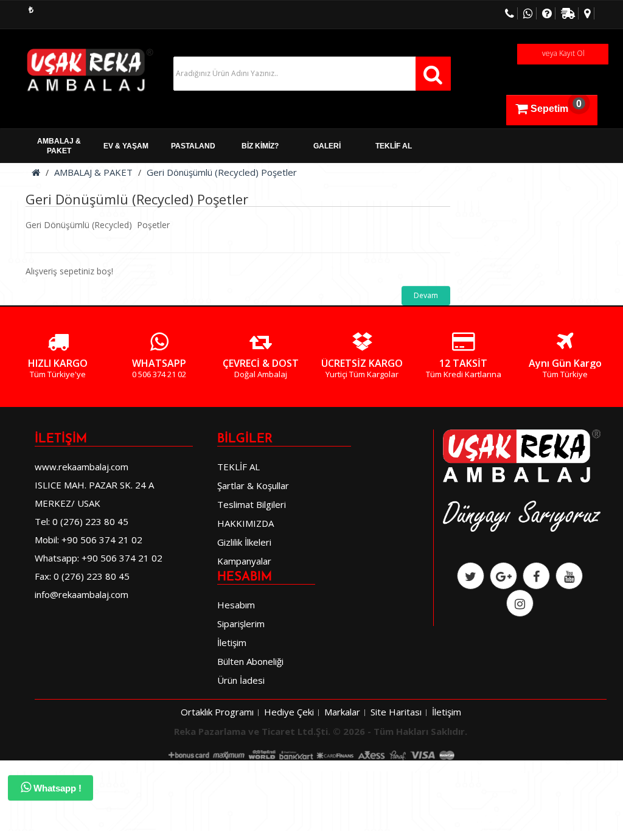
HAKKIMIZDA (245, 523)
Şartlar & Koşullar (253, 485)
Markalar (342, 712)
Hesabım (236, 605)
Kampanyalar (244, 561)
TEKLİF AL (393, 146)
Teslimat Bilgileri (251, 504)
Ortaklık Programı (217, 712)
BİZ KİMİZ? (260, 146)
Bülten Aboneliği (250, 661)
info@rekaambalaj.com (81, 594)
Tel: (42, 521)
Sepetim (556, 106)
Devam (426, 295)
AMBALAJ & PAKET (59, 146)
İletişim (231, 642)
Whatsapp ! (56, 788)
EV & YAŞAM (125, 146)
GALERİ (327, 146)
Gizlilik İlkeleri (244, 542)
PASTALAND (193, 146)
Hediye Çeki (289, 712)
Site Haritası (396, 712)
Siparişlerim (241, 623)
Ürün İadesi (241, 680)
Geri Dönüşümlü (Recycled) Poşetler (222, 172)
